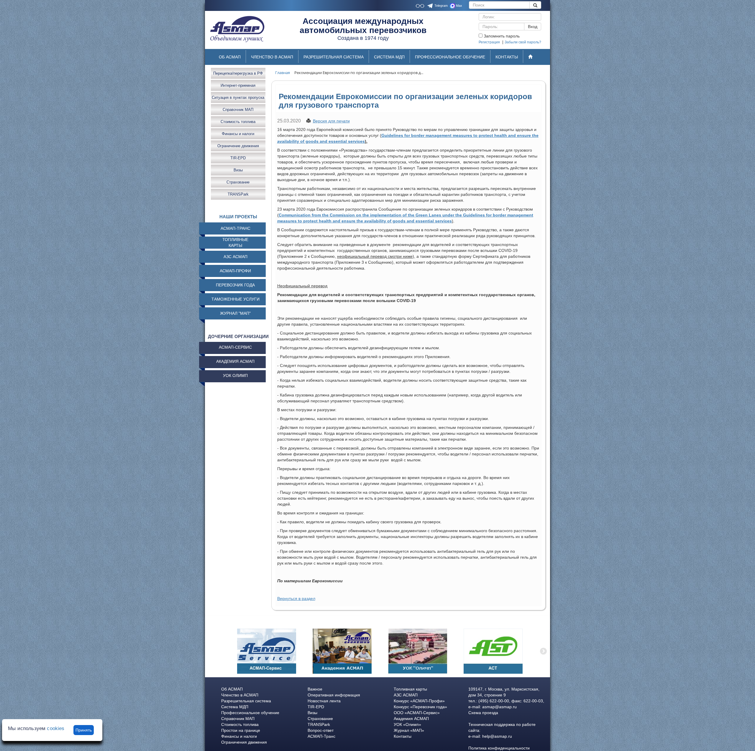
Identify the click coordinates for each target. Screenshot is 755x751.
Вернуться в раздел (296, 598)
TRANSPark (238, 194)
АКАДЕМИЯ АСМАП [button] (235, 361)
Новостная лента (324, 700)
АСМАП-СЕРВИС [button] (235, 347)
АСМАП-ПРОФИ (235, 270)
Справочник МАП (238, 109)
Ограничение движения (238, 145)
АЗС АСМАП (235, 256)
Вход (532, 26)
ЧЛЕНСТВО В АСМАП (272, 57)
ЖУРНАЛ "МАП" (235, 313)
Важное (315, 689)
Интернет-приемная (238, 85)
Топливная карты (410, 689)
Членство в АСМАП (239, 695)
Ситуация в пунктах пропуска (238, 97)
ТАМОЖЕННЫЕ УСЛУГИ (235, 299)
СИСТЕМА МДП (389, 57)
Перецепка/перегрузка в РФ (238, 73)
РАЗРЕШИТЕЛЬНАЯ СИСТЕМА (333, 57)
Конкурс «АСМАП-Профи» (419, 700)
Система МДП (234, 706)
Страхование (238, 182)
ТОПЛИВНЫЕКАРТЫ (235, 242)
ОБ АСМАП (230, 57)
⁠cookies (55, 728)
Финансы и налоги (238, 133)
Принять (84, 730)
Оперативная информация (334, 695)
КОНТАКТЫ (506, 57)
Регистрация (489, 42)
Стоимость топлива (238, 121)
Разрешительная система (246, 700)
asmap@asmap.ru (499, 706)
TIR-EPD (238, 157)
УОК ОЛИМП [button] (235, 375)
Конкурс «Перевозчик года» (420, 706)
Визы (238, 170)
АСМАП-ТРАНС (235, 228)
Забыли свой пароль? (523, 42)
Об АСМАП (232, 689)
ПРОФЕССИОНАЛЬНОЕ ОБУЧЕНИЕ (450, 57)
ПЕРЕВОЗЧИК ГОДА (235, 285)
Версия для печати (331, 121)
